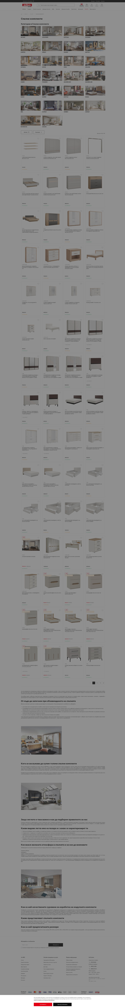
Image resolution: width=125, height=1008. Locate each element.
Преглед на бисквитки (62, 1004)
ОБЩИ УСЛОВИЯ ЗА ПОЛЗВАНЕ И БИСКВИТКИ (44, 1000)
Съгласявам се (43, 1004)
